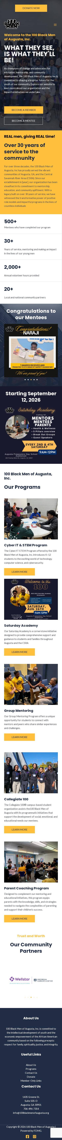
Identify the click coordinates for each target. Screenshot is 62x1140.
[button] (31, 8)
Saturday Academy (21, 625)
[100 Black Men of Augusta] (11, 25)
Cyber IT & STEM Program (25, 545)
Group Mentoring (18, 710)
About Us (31, 1065)
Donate (31, 1076)
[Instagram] (34, 1136)
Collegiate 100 (16, 799)
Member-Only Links (31, 1080)
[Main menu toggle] (55, 24)
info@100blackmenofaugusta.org (31, 1112)
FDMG (37, 1130)
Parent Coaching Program (26, 888)
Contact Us (31, 1072)
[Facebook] (27, 1136)
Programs (31, 1069)
